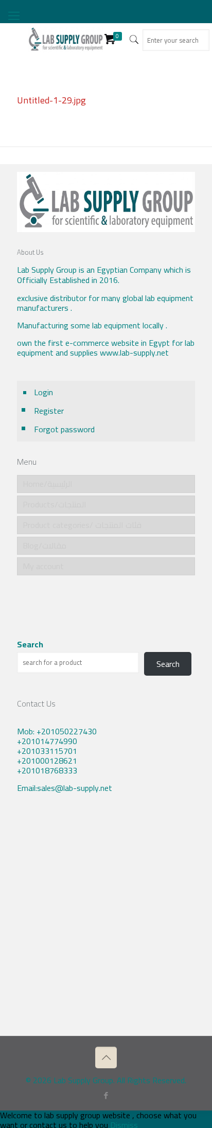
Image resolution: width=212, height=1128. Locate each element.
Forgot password (64, 429)
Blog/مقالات (44, 545)
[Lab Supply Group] (66, 38)
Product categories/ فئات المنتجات (82, 525)
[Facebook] (106, 1095)
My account (43, 566)
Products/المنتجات (54, 504)
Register (49, 410)
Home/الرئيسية (48, 483)
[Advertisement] (106, 922)
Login (43, 392)
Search (30, 644)
